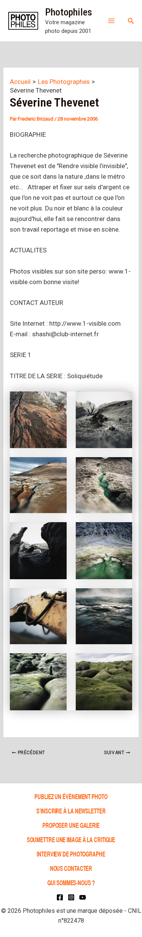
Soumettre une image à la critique (71, 839)
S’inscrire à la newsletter (70, 811)
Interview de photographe (71, 854)
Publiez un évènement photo (70, 796)
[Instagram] (71, 897)
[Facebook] (59, 897)
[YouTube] (82, 897)
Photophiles (68, 12)
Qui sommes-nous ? (70, 883)
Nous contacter (71, 868)
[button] (131, 21)
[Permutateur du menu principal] (111, 20)
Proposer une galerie (71, 825)
